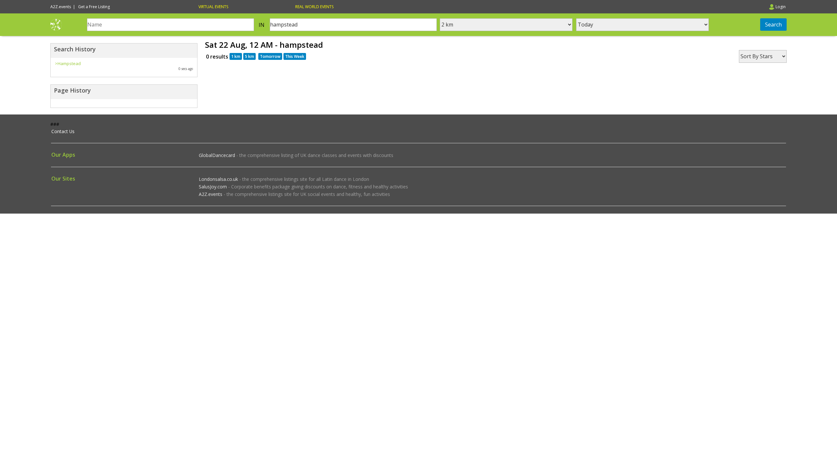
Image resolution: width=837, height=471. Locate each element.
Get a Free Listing (94, 6)
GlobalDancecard (217, 155)
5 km (249, 56)
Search (773, 24)
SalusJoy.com (213, 186)
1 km (235, 56)
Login (781, 6)
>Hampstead (68, 63)
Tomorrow (270, 56)
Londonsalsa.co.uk (218, 179)
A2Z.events (210, 194)
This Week (294, 56)
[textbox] (170, 24)
